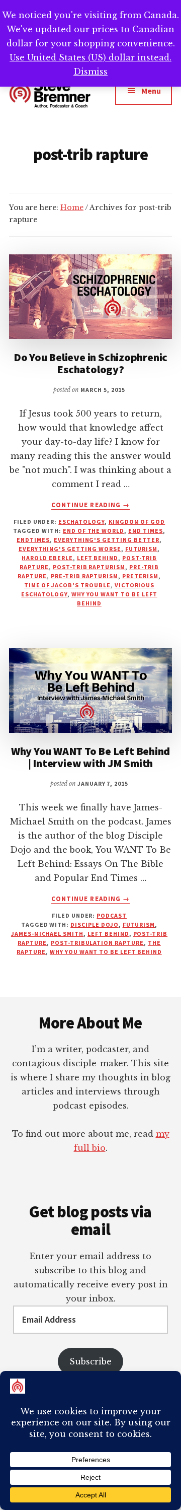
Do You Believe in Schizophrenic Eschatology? (90, 363)
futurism (141, 549)
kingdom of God (137, 521)
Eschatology (81, 521)
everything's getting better (106, 539)
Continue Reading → (90, 505)
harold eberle (47, 558)
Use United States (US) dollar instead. (90, 57)
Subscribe (90, 1361)
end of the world (93, 530)
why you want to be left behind (106, 951)
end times (145, 530)
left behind (98, 558)
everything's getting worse (70, 549)
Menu (151, 91)
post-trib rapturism (89, 567)
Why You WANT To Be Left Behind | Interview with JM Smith (90, 757)
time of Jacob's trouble (67, 585)
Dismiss (90, 71)
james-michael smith (47, 933)
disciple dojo (94, 924)
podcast (112, 915)
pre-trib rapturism (84, 576)
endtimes (33, 539)
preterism (140, 576)
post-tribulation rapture (97, 942)
